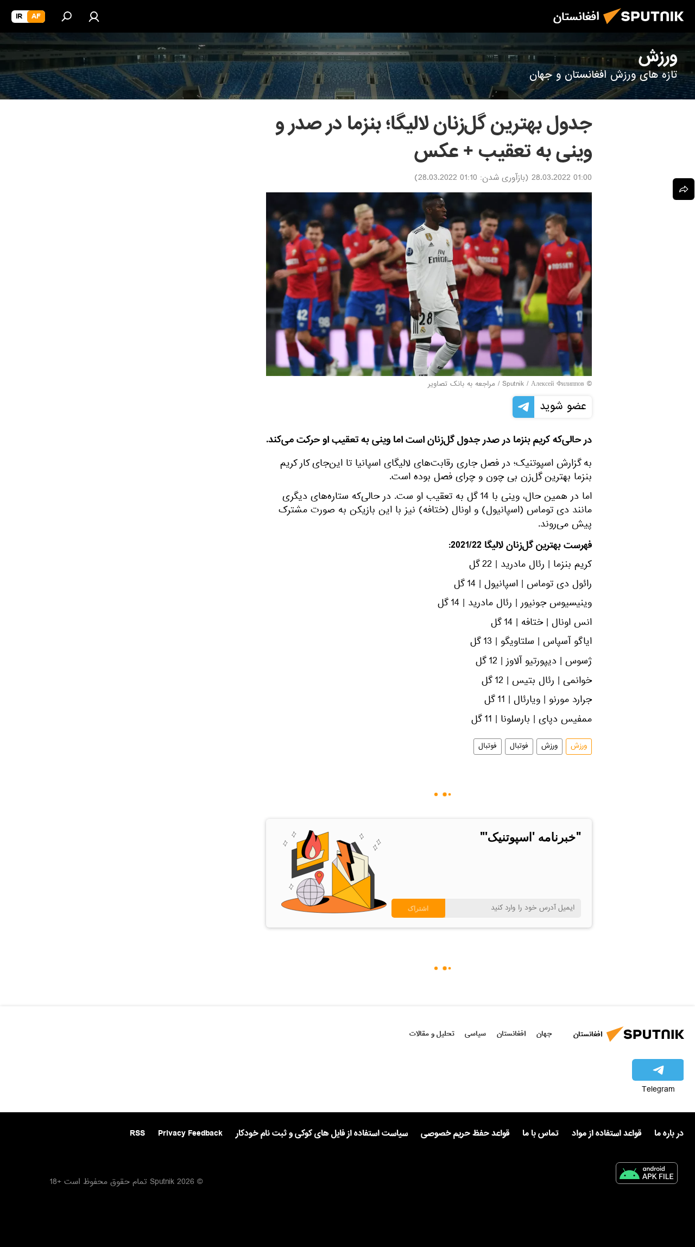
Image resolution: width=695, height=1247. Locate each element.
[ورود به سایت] (94, 16)
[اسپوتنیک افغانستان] (646, 27)
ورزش (579, 746)
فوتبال (519, 746)
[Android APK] (647, 1175)
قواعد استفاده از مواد (606, 1133)
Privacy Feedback (190, 1134)
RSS (137, 1133)
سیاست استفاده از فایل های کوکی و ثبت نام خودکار (322, 1133)
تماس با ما (540, 1134)
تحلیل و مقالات (431, 1033)
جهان (544, 1033)
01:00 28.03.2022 (562, 178)
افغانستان (511, 1033)
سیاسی (475, 1033)
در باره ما (669, 1133)
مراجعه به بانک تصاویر (461, 384)
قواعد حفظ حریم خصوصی (465, 1133)
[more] (683, 189)
